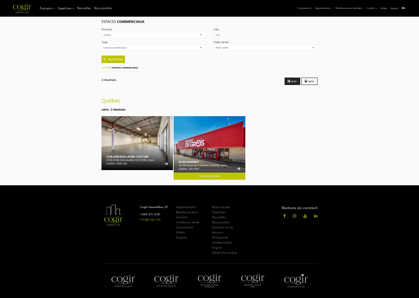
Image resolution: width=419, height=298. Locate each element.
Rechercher (115, 59)
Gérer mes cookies (224, 252)
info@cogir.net (150, 219)
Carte (310, 81)
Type (104, 42)
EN (403, 8)
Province (106, 29)
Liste (294, 81)
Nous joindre (103, 8)
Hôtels (383, 8)
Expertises (219, 212)
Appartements (186, 207)
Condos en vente (187, 222)
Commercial (184, 227)
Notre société (221, 207)
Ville (216, 29)
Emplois (394, 8)
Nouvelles (84, 8)
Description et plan (209, 176)
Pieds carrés (221, 42)
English (217, 247)
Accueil (105, 67)
